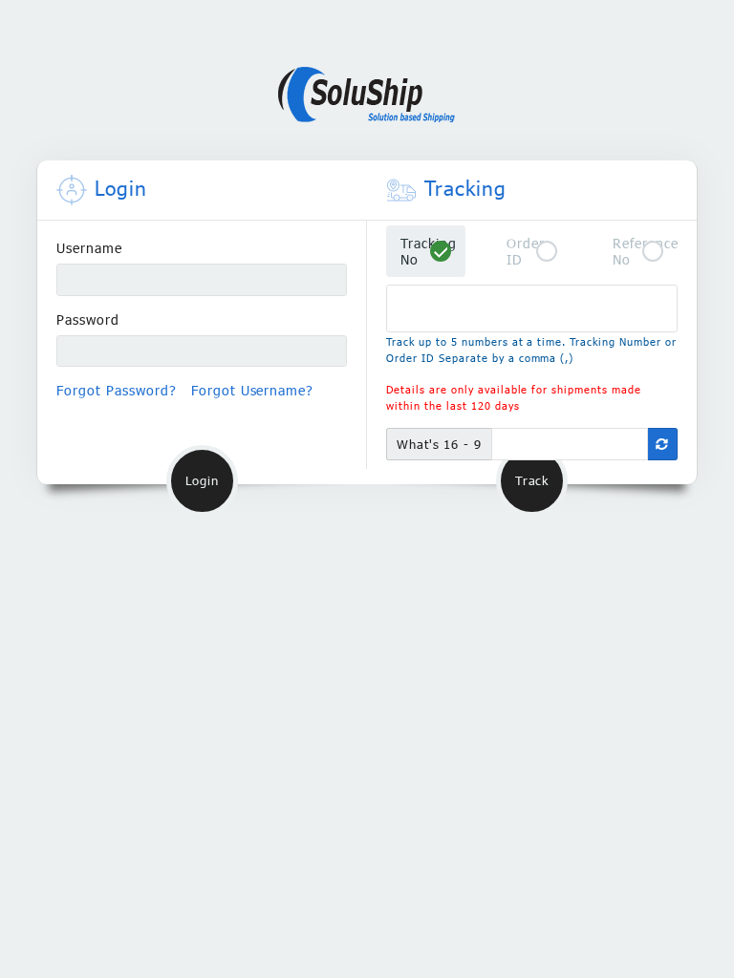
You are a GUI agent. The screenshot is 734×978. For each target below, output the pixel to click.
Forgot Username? (252, 390)
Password (87, 319)
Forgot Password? (116, 390)
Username (89, 248)
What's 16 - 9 (440, 444)
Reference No (645, 251)
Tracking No (428, 251)
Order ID (526, 251)
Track (532, 480)
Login (201, 480)
